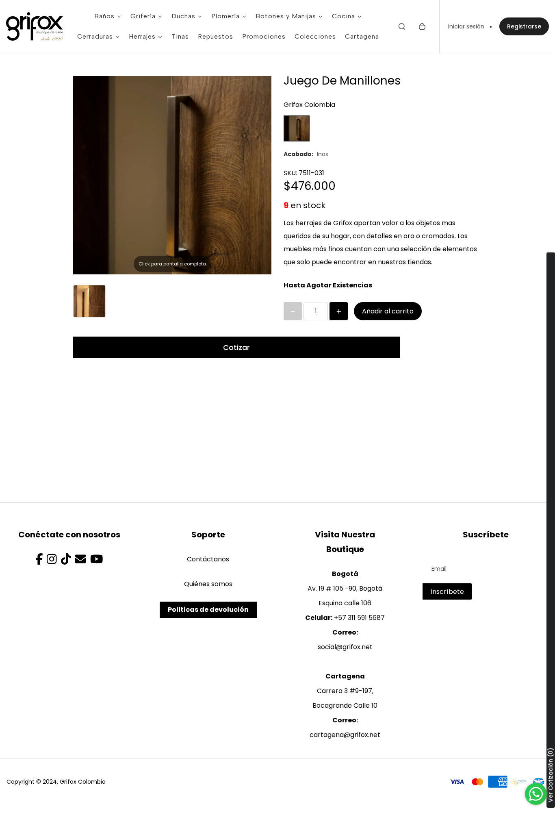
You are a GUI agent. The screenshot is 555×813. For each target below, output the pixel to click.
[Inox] (297, 128)
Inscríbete (447, 591)
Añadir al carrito (388, 311)
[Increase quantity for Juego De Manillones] (339, 311)
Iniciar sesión (466, 26)
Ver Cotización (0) (550, 775)
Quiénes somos (208, 584)
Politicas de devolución (208, 609)
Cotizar (236, 347)
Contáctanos (208, 559)
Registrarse (524, 26)
